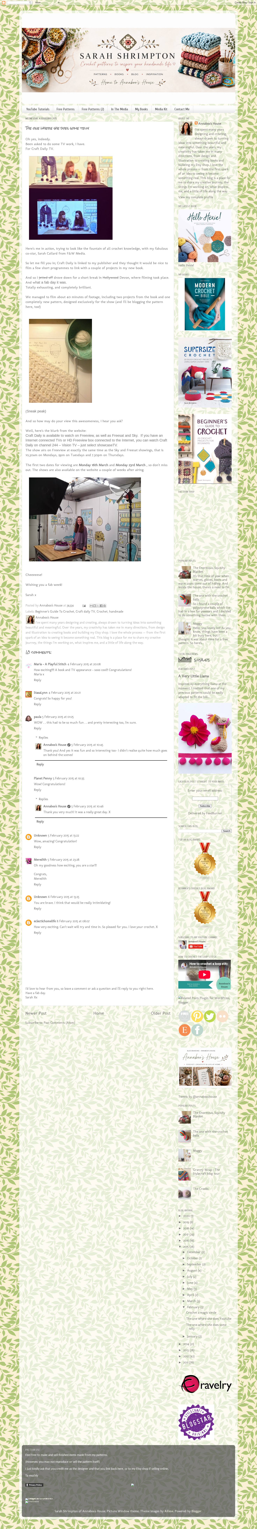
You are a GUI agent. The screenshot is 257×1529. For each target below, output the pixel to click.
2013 (186, 1350)
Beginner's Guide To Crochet (54, 611)
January (192, 1336)
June (190, 1283)
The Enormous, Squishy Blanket (209, 570)
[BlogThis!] (94, 606)
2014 (186, 1344)
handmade (116, 611)
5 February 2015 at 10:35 (68, 778)
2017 (186, 1234)
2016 (186, 1240)
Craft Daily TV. (42, 149)
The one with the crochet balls (210, 597)
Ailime (169, 1511)
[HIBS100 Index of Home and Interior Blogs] (39, 1498)
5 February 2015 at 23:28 (63, 860)
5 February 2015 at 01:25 (58, 717)
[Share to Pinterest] (104, 606)
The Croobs (201, 1189)
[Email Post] (84, 605)
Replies (43, 738)
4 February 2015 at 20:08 (84, 664)
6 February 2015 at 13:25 (63, 897)
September (194, 1264)
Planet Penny (43, 778)
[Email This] (91, 606)
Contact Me (182, 109)
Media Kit (161, 109)
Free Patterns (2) (93, 109)
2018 (186, 1228)
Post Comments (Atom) (59, 1023)
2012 (186, 1356)
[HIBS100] (32, 1501)
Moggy (197, 624)
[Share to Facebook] (101, 606)
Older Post (160, 1013)
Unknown (40, 835)
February (193, 1307)
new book (135, 268)
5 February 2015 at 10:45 (87, 745)
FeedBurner (214, 813)
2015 (186, 1247)
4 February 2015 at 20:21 (65, 693)
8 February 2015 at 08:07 (73, 921)
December (194, 1252)
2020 (187, 1216)
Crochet (102, 611)
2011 (186, 1362)
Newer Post (36, 1013)
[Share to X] (98, 606)
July (190, 1276)
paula (37, 717)
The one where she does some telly (206, 1327)
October (193, 1258)
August (192, 1270)
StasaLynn (41, 693)
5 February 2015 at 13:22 (63, 835)
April (191, 1295)
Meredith (40, 860)
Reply (37, 680)
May (190, 1289)
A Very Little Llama (193, 676)
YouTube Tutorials (37, 109)
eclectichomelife (45, 921)
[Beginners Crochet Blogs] (205, 928)
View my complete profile (195, 197)
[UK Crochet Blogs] (205, 879)
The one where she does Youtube (208, 1319)
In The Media (119, 109)
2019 (186, 1222)
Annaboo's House (54, 745)
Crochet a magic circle (201, 1312)
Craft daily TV (85, 611)
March (192, 1301)
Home (98, 1013)
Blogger (196, 1511)
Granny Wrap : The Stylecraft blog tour (206, 1172)
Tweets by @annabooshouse (197, 1097)
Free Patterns (66, 109)
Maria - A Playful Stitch (50, 664)
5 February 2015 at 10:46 (87, 806)
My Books (141, 109)
